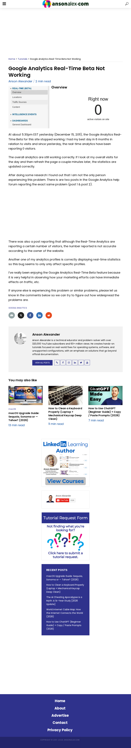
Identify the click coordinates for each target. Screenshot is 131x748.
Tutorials (22, 59)
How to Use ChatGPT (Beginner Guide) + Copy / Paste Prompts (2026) (104, 412)
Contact (60, 722)
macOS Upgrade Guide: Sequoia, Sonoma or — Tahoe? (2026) (23, 416)
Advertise (60, 715)
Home (11, 59)
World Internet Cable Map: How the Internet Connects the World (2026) (64, 613)
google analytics (17, 307)
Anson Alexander (20, 81)
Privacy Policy (60, 730)
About (60, 708)
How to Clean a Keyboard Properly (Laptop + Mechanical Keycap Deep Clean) (65, 414)
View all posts (42, 362)
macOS (12, 409)
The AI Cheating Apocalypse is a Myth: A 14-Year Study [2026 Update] (64, 601)
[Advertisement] (65, 33)
